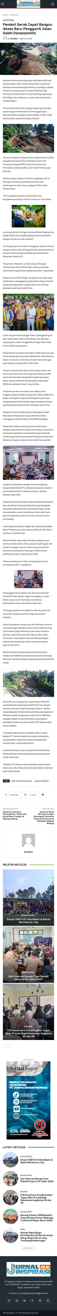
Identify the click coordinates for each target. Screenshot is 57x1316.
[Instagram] (17, 1300)
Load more (27, 1248)
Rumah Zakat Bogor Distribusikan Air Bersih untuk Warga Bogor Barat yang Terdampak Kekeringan (36, 1236)
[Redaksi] (5, 38)
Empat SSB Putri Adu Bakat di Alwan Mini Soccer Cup (28, 921)
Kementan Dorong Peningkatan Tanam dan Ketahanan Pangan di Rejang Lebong (15, 815)
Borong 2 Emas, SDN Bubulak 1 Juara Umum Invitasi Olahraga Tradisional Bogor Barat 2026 (36, 1218)
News (22, 1229)
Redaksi (14, 39)
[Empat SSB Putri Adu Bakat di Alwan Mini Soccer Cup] (28, 897)
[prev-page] (5, 1045)
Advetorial (14, 15)
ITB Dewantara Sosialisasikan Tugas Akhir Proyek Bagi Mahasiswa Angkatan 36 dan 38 (28, 1033)
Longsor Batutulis (41, 781)
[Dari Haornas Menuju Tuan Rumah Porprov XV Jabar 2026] (28, 955)
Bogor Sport (28, 915)
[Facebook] (9, 1300)
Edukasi (28, 1026)
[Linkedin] (24, 1300)
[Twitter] (48, 1300)
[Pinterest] (32, 1300)
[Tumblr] (40, 1300)
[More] (43, 795)
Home (5, 15)
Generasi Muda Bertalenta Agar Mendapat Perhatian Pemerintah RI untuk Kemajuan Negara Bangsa (44, 817)
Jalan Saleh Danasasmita (21, 781)
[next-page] (9, 1045)
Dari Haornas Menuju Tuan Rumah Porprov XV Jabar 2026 (28, 978)
